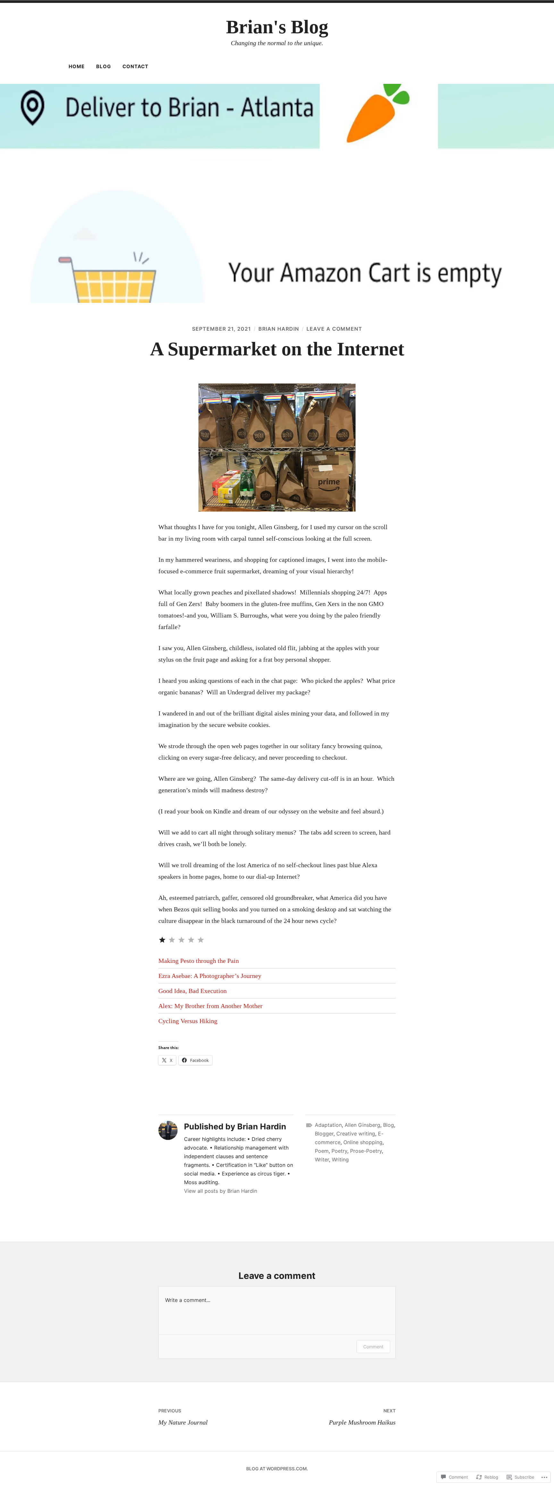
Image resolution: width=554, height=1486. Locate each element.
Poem (322, 1151)
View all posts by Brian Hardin (220, 1191)
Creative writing (355, 1133)
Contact (135, 66)
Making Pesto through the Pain (198, 960)
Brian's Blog (277, 26)
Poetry (339, 1151)
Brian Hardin (278, 329)
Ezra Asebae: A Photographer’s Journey (209, 975)
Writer (322, 1159)
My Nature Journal (183, 1417)
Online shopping (362, 1142)
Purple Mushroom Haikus (362, 1417)
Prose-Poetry (366, 1151)
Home (77, 66)
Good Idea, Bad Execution (192, 990)
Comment (373, 1346)
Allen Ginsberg (362, 1125)
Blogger (324, 1133)
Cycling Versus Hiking (187, 1020)
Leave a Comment (334, 329)
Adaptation (328, 1125)
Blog (103, 66)
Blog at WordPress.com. (277, 1468)
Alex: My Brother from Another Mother (210, 1005)
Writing (340, 1159)
